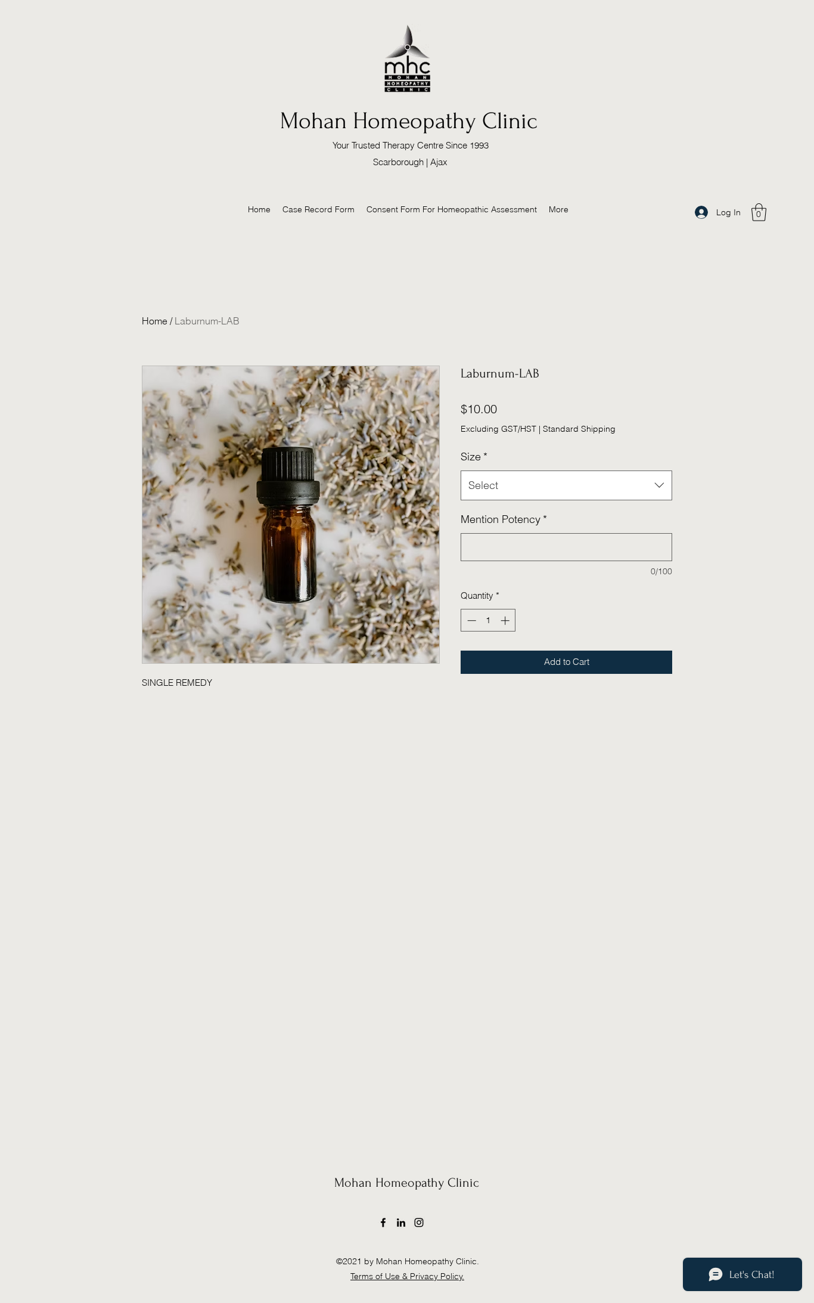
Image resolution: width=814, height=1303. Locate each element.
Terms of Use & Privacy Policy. (407, 1276)
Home (154, 321)
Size (474, 456)
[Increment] (506, 620)
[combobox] (566, 485)
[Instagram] (419, 1222)
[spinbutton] (488, 620)
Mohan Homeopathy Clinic (408, 121)
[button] (758, 212)
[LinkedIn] (401, 1222)
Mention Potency (504, 519)
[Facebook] (383, 1222)
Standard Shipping (579, 428)
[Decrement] (470, 620)
